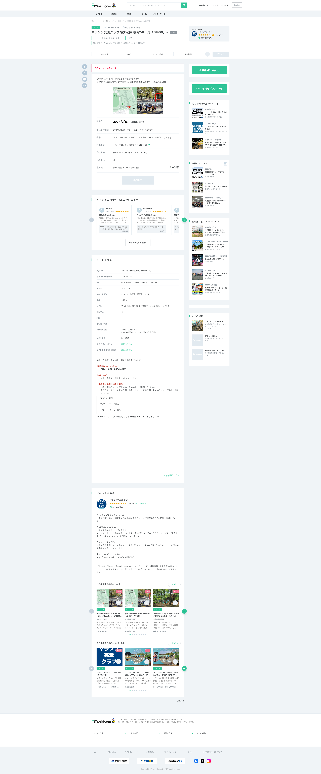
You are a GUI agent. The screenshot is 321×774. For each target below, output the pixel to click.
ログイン (224, 5)
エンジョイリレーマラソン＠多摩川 (215, 127)
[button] (184, 220)
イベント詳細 (158, 54)
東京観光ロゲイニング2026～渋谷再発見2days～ (215, 202)
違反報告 (180, 701)
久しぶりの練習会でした (146, 215)
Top (93, 21)
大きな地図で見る (171, 475)
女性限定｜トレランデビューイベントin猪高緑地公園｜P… (216, 231)
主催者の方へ (204, 5)
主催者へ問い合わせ (209, 70)
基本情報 (104, 54)
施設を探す (168, 733)
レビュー (130, 54)
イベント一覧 (103, 21)
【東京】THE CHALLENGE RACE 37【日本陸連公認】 (216, 274)
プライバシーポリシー (171, 752)
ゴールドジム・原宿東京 (214, 322)
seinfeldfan (147, 208)
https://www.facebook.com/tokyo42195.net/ (139, 282)
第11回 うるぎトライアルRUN (216, 186)
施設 (129, 14)
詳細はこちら (126, 344)
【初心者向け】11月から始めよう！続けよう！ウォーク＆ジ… (216, 245)
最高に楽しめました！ (108, 215)
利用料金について (131, 752)
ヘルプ (215, 5)
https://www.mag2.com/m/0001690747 (115, 557)
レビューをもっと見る (138, 242)
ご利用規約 (150, 752)
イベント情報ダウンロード (209, 88)
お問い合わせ (111, 752)
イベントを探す (99, 733)
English (237, 5)
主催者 (114, 14)
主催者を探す (134, 733)
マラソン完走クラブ (205, 32)
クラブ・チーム (159, 14)
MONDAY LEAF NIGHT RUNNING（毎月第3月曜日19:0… (216, 144)
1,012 (221, 35)
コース (144, 14)
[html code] (84, 85)
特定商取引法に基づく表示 (212, 752)
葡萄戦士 (109, 208)
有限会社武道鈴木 (211, 336)
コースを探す (201, 733)
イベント (99, 14)
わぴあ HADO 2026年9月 (214, 259)
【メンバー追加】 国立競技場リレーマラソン (216, 113)
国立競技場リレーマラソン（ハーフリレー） (215, 173)
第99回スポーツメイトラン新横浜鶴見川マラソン (216, 289)
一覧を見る (174, 584)
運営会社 (191, 752)
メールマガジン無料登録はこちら (127, 416)
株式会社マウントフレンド (215, 350)
